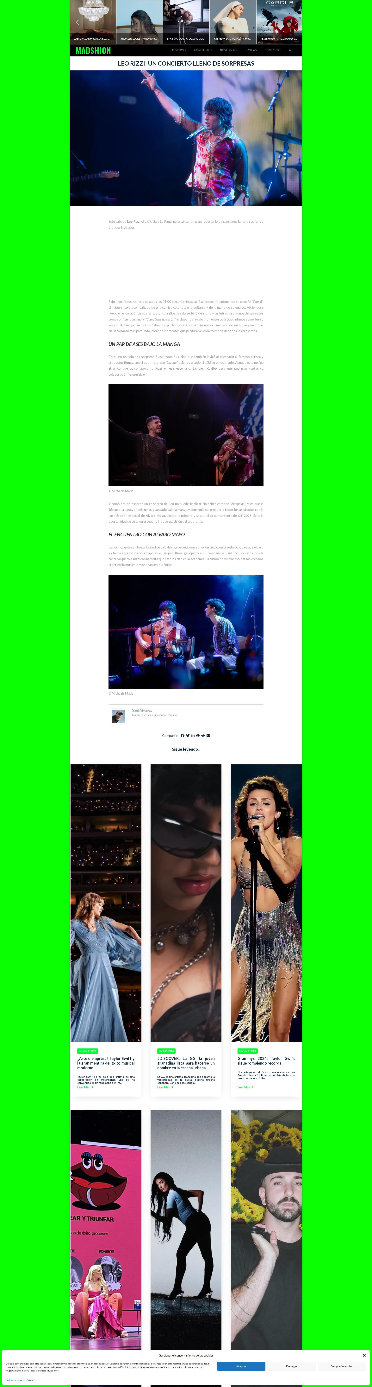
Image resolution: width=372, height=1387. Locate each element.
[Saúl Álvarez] (118, 716)
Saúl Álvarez (142, 710)
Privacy (30, 1379)
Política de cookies (15, 1379)
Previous (77, 22)
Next (294, 22)
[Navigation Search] (290, 50)
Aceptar (241, 1366)
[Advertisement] (186, 264)
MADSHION (93, 50)
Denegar (291, 1366)
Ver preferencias (342, 1366)
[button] (364, 1355)
